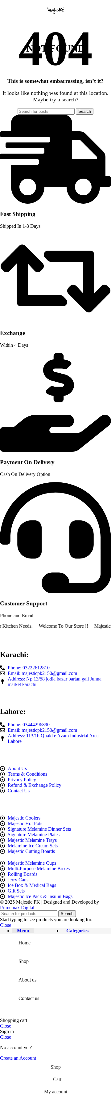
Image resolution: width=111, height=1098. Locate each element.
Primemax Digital (17, 907)
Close (5, 925)
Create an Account (18, 1058)
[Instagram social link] (10, 697)
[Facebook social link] (3, 697)
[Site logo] (55, 20)
